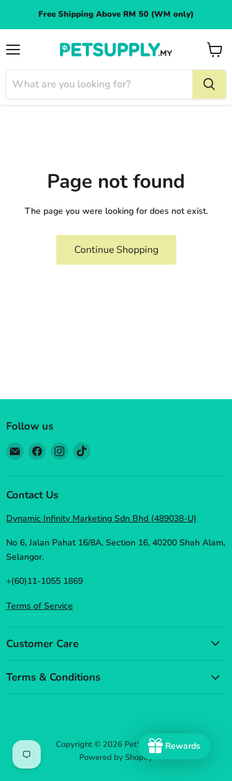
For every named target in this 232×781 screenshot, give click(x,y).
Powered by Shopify (116, 757)
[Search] (209, 84)
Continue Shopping (116, 250)
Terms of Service (39, 606)
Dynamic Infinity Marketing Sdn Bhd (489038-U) (101, 518)
